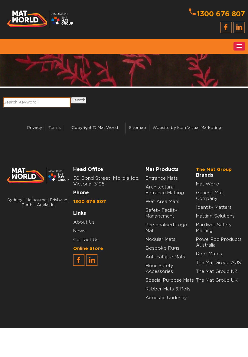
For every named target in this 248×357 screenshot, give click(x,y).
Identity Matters (214, 207)
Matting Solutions (215, 216)
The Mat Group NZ (217, 271)
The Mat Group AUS (218, 262)
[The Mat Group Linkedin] (92, 264)
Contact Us (86, 239)
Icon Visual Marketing (199, 128)
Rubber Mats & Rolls (168, 289)
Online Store (88, 248)
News (79, 231)
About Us (84, 222)
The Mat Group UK (216, 280)
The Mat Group (214, 169)
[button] (239, 46)
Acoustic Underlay (166, 298)
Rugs (173, 248)
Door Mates (209, 254)
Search (79, 100)
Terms (54, 128)
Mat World (207, 184)
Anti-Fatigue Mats (165, 257)
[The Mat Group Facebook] (79, 264)
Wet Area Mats (162, 201)
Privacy (34, 128)
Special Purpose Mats (169, 280)
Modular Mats (160, 239)
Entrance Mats (161, 178)
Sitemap (137, 128)
